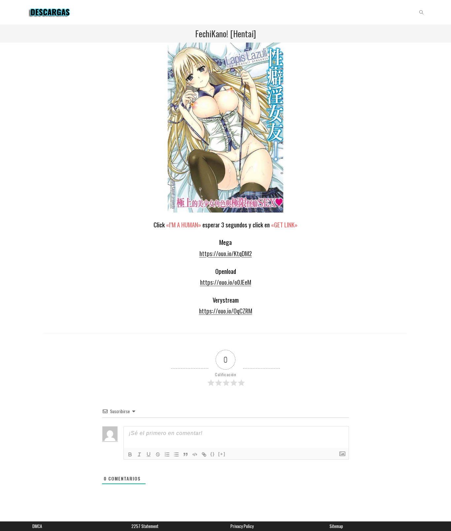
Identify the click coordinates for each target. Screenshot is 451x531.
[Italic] (139, 454)
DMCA (37, 526)
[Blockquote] (185, 454)
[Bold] (130, 454)
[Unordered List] (176, 454)
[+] (222, 453)
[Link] (204, 454)
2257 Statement (144, 526)
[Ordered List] (167, 454)
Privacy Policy (242, 526)
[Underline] (148, 454)
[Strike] (157, 454)
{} (212, 453)
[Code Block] (194, 454)
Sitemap (336, 526)
